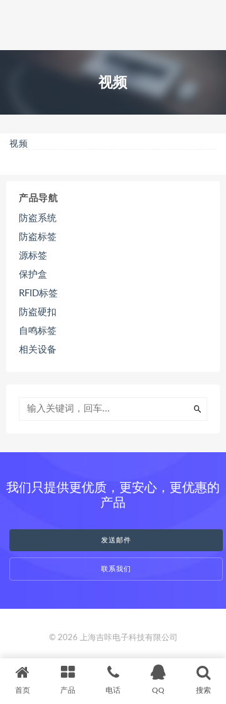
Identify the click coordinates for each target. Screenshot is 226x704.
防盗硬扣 (37, 312)
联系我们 (116, 569)
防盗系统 (37, 218)
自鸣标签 (37, 331)
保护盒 (33, 274)
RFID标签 (38, 293)
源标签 (33, 256)
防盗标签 (37, 237)
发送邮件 (116, 540)
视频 (18, 144)
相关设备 (37, 350)
